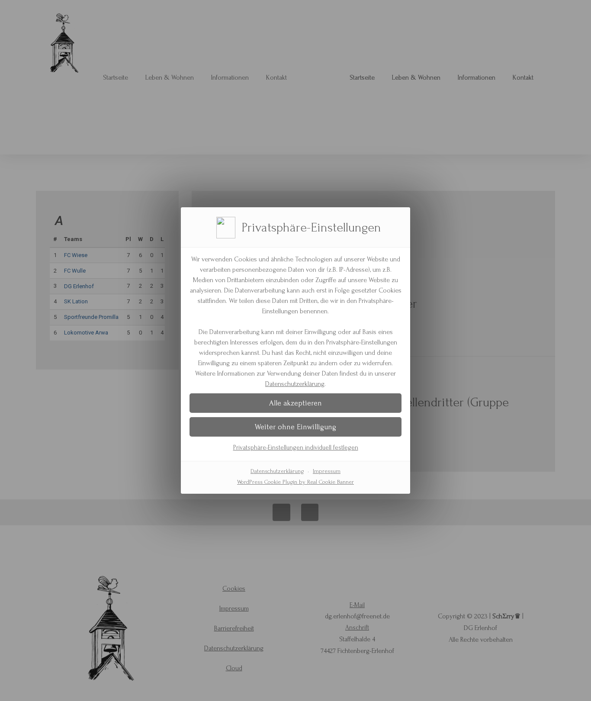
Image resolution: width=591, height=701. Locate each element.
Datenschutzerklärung (294, 384)
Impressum (326, 471)
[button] (295, 403)
